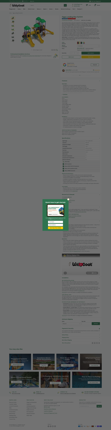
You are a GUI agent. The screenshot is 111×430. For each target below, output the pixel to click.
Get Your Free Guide (55, 228)
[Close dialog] (68, 199)
